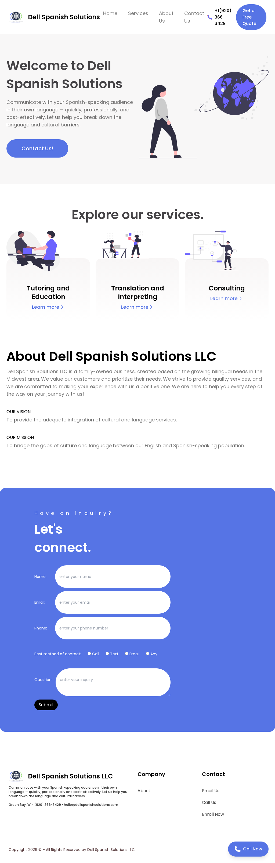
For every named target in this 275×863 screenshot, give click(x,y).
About (144, 791)
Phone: (40, 628)
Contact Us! (37, 148)
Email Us (210, 791)
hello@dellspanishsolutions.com (91, 804)
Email (134, 654)
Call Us (209, 802)
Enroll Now (213, 814)
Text (114, 654)
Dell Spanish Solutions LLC (70, 776)
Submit (46, 705)
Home (110, 13)
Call (95, 654)
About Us (166, 17)
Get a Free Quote (249, 17)
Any (153, 654)
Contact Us (194, 17)
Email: (39, 602)
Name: (40, 576)
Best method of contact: (57, 654)
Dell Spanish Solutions (64, 17)
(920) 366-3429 (47, 804)
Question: (43, 679)
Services (138, 13)
